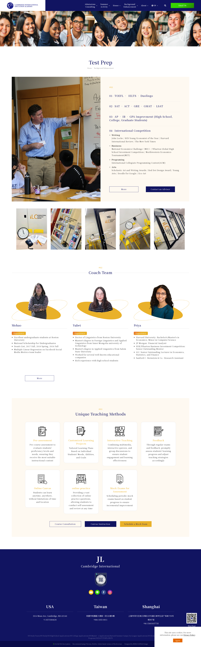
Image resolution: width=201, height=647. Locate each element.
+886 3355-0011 (100, 619)
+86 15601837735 (151, 623)
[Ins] (110, 592)
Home (89, 68)
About (143, 5)
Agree (177, 640)
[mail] (91, 592)
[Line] (97, 592)
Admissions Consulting (90, 5)
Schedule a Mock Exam (135, 524)
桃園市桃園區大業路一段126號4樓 (100, 616)
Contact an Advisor (160, 189)
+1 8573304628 (50, 619)
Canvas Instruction (100, 524)
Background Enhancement (130, 5)
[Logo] (22, 5)
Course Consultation (65, 524)
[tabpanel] (100, 28)
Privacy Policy (189, 635)
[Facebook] (103, 592)
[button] (165, 5)
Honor (116, 5)
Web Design (144, 644)
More (124, 189)
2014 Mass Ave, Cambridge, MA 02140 (50, 616)
